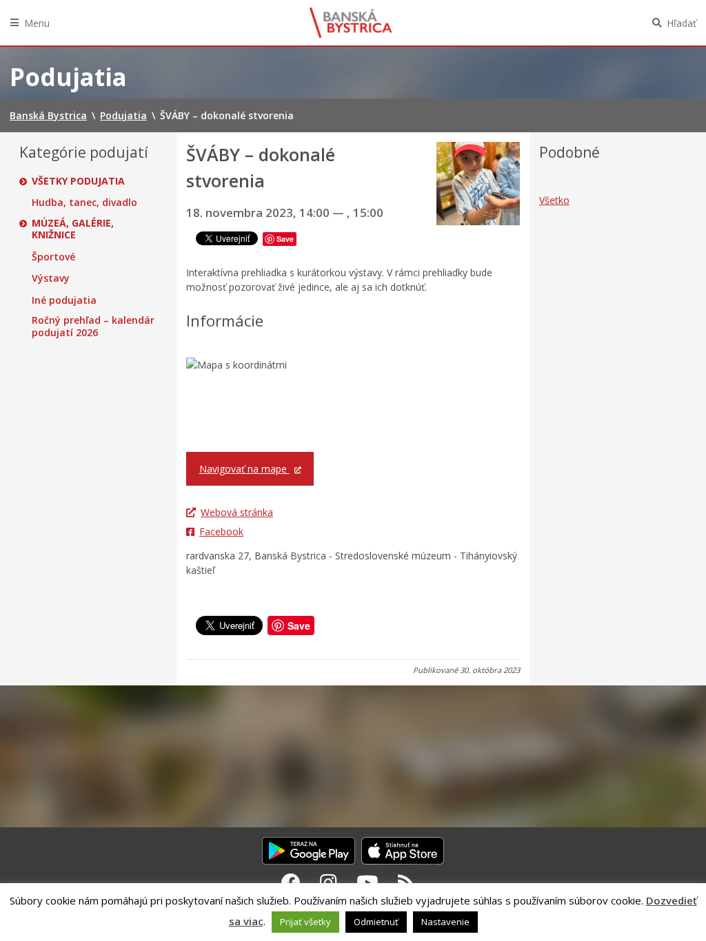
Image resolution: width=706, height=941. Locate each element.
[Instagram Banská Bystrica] (328, 882)
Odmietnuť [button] (376, 922)
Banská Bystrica (351, 23)
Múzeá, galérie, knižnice (73, 229)
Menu (37, 23)
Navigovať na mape (244, 468)
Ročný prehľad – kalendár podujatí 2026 (93, 326)
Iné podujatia (64, 300)
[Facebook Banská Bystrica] (291, 882)
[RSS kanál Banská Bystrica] (406, 882)
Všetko (554, 200)
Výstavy (51, 278)
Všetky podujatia (78, 181)
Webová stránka (237, 512)
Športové (53, 257)
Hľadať (681, 23)
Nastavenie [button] (445, 922)
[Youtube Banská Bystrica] (367, 882)
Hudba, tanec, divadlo (84, 202)
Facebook (221, 531)
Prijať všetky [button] (305, 922)
